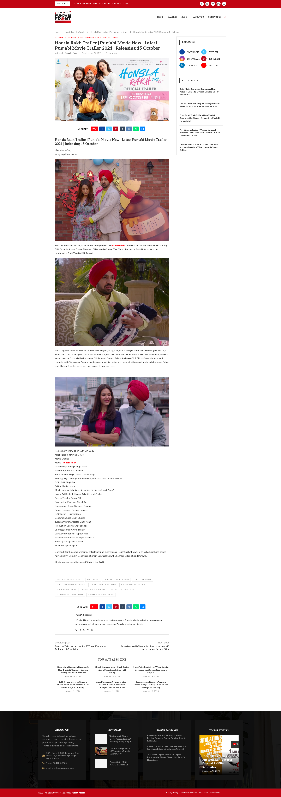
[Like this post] (95, 129)
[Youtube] (224, 4)
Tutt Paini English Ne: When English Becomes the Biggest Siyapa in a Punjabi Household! (199, 118)
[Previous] (72, 3)
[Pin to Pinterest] (115, 129)
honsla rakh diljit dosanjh (116, 580)
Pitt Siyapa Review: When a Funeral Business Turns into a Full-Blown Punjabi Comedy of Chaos (200, 133)
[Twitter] (207, 4)
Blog (184, 17)
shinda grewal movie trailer (70, 595)
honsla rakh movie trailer (104, 585)
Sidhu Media (79, 793)
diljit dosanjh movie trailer (69, 580)
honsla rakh (93, 580)
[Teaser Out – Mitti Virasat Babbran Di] (101, 763)
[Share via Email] (142, 129)
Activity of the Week (75, 32)
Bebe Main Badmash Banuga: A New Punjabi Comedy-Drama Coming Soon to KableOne (73, 670)
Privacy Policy (172, 792)
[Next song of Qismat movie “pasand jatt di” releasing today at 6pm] (101, 739)
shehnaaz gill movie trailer (123, 590)
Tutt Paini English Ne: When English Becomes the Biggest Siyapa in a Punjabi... (151, 670)
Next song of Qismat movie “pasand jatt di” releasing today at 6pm (120, 739)
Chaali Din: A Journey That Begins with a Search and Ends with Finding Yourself (200, 105)
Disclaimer (203, 792)
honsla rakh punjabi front (133, 585)
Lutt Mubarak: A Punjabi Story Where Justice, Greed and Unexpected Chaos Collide (111, 685)
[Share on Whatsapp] (136, 129)
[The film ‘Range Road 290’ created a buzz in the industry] (101, 751)
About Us (198, 17)
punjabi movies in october (94, 590)
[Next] (75, 3)
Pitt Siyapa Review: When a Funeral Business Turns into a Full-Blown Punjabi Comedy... (72, 685)
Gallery (172, 17)
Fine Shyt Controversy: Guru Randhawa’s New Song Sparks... (108, 4)
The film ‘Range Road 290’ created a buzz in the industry (119, 751)
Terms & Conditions (188, 792)
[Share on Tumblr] (122, 129)
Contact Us (214, 17)
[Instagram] (213, 4)
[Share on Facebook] (102, 129)
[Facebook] (202, 4)
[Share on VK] (129, 129)
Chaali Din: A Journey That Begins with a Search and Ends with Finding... (112, 670)
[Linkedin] (218, 4)
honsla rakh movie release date (72, 585)
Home (160, 17)
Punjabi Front (71, 53)
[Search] (225, 17)
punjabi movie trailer (67, 590)
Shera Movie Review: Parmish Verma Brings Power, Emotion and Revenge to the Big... (151, 685)
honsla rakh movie (142, 580)
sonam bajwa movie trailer (101, 595)
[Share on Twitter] (109, 129)
